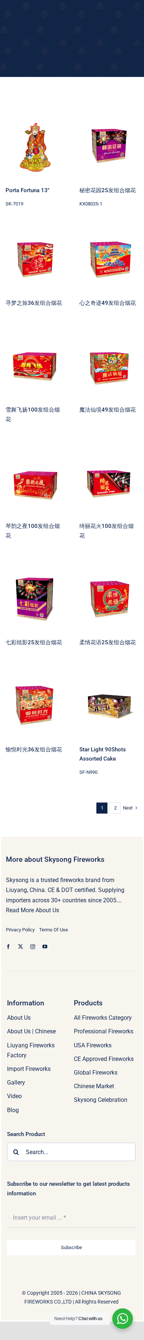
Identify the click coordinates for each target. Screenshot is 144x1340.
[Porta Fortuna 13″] (35, 147)
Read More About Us (32, 910)
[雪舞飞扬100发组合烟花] (35, 366)
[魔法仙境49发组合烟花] (108, 366)
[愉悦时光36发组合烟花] (35, 706)
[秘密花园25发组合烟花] (108, 147)
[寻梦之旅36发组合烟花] (35, 259)
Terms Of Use (53, 929)
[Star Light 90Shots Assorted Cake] (108, 706)
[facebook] (8, 946)
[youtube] (44, 946)
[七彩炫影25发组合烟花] (35, 599)
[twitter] (20, 946)
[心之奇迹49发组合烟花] (108, 259)
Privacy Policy (20, 929)
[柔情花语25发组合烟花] (108, 599)
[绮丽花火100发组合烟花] (108, 483)
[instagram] (32, 946)
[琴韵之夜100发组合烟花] (35, 483)
